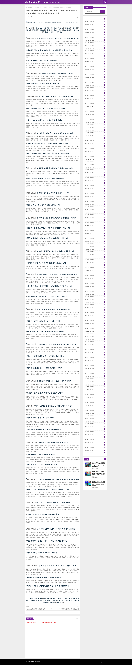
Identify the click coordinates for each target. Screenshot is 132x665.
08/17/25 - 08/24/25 (95, 156)
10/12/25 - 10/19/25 (95, 135)
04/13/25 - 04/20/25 (95, 204)
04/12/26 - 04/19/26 (95, 66)
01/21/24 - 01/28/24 (95, 373)
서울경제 (74, 28)
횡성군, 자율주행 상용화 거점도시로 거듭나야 (43, 205)
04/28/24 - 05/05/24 (95, 336)
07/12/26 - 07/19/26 (95, 32)
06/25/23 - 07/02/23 (95, 453)
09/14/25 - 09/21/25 (95, 146)
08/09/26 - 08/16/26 (95, 21)
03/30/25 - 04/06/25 (95, 209)
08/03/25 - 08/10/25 (95, 162)
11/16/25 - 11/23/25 (95, 122)
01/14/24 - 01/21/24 (95, 376)
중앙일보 (46, 32)
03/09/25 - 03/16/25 (95, 217)
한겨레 (61, 30)
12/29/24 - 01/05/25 (95, 244)
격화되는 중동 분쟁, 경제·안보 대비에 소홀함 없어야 (55, 251)
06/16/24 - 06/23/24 (95, 318)
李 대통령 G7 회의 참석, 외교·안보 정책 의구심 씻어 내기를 (58, 38)
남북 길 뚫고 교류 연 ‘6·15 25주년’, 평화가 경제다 (44, 368)
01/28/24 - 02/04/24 (95, 371)
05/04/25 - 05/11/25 (95, 196)
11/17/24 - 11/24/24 (95, 259)
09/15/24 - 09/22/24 (95, 283)
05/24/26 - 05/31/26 (95, 50)
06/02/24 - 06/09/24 (95, 323)
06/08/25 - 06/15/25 (95, 183)
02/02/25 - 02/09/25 (95, 230)
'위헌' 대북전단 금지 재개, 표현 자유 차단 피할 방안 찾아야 (48, 586)
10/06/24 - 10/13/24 (95, 275)
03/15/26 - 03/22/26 (95, 77)
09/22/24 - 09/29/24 (95, 281)
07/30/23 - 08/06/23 (95, 439)
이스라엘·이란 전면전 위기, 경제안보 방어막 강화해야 (46, 108)
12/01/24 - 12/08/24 (95, 254)
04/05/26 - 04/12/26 (95, 69)
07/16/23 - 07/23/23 (95, 445)
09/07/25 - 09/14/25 (95, 148)
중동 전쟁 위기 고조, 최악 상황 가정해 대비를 (43, 83)
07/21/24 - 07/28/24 (95, 304)
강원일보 (67, 28)
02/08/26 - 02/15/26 (95, 90)
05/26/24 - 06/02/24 (95, 326)
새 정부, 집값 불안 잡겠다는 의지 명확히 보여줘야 (54, 502)
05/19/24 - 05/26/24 (95, 328)
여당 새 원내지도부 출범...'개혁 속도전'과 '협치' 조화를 (56, 566)
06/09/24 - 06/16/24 (95, 320)
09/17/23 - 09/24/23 (95, 421)
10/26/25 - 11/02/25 (95, 130)
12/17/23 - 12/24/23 (95, 386)
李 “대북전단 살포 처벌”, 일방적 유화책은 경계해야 (45, 331)
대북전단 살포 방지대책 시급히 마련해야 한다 (43, 418)
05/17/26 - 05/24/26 (95, 53)
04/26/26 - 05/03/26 (95, 61)
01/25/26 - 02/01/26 (95, 95)
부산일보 (60, 28)
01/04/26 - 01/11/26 (95, 103)
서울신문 (46, 28)
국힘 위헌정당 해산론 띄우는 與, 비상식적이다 (43, 553)
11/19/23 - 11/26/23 (95, 397)
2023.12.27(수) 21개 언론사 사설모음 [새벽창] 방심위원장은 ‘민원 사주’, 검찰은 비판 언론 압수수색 (98, 483)
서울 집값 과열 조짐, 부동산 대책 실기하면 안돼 (54, 309)
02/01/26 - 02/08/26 (95, 93)
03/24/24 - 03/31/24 (95, 349)
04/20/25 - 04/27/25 (95, 201)
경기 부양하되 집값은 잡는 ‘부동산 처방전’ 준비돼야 (45, 120)
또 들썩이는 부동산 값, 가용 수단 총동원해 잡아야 (44, 393)
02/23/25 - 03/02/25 (95, 222)
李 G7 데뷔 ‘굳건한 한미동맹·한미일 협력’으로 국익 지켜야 (57, 218)
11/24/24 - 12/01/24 (95, 257)
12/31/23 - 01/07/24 (95, 381)
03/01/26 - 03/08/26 (95, 82)
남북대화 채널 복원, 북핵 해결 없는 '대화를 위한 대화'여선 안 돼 (50, 50)
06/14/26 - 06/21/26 (95, 42)
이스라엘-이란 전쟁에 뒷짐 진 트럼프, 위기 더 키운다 (54, 406)
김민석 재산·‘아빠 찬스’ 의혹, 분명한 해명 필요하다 (55, 133)
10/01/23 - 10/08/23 (95, 416)
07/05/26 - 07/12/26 (95, 35)
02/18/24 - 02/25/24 (95, 363)
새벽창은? (57, 2)
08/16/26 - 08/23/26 (95, 19)
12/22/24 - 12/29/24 (95, 246)
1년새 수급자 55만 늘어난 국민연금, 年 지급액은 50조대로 (48, 143)
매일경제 (52, 32)
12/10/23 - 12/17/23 (95, 389)
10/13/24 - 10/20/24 (95, 273)
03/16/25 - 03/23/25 (95, 214)
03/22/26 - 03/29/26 (95, 74)
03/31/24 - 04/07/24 (95, 347)
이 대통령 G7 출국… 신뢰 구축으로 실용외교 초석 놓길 (46, 263)
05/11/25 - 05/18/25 (95, 193)
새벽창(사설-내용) (32, 2)
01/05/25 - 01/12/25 (95, 241)
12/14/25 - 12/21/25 (95, 111)
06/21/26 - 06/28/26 (95, 40)
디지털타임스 (75, 30)
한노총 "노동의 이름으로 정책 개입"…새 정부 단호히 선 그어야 (49, 286)
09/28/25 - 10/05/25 (95, 140)
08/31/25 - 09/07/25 (95, 151)
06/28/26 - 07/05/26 (95, 37)
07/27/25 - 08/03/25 (95, 164)
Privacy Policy (101, 662)
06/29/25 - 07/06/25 (95, 175)
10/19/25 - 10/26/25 (95, 132)
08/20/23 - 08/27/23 (95, 431)
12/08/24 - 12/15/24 (95, 251)
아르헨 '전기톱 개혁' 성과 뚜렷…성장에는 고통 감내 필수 (57, 274)
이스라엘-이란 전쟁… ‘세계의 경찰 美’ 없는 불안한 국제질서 (48, 153)
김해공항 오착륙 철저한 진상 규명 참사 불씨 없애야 (55, 168)
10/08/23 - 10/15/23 (95, 413)
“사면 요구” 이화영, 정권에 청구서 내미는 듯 (52, 442)
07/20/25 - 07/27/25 (95, 167)
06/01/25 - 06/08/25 (95, 185)
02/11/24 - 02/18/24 (95, 365)
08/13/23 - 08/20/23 (95, 434)
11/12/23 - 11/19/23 (95, 400)
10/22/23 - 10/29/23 (95, 408)
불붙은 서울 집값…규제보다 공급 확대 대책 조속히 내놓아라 (48, 228)
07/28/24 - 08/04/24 (95, 302)
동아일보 (53, 28)
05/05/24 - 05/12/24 (95, 334)
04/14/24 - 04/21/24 (95, 341)
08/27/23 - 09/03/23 (95, 429)
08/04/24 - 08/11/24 (95, 299)
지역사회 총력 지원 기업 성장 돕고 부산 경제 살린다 (45, 178)
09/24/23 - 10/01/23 (95, 418)
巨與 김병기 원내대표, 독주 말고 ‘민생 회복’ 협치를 (55, 96)
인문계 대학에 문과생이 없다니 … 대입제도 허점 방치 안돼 (48, 541)
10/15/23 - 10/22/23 (95, 410)
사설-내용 (45, 2)
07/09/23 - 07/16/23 (95, 447)
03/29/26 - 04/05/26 (95, 72)
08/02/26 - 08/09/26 (95, 24)
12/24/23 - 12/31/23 (95, 384)
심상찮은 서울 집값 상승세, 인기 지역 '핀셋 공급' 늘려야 (47, 296)
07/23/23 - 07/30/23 (95, 442)
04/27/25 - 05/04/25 (95, 199)
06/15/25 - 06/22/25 (95, 180)
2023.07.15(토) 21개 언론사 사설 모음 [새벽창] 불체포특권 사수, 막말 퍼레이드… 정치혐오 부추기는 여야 (98, 464)
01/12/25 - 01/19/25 (95, 238)
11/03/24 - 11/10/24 (95, 265)
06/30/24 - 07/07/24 (95, 312)
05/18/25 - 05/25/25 (95, 191)
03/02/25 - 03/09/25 (95, 220)
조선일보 (67, 30)
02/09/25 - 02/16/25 (95, 228)
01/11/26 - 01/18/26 (95, 101)
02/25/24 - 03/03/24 (95, 360)
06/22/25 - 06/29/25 (95, 177)
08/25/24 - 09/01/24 (95, 291)
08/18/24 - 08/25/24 (95, 294)
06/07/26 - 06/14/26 (95, 45)
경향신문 (48, 30)
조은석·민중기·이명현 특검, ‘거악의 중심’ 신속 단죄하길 (56, 344)
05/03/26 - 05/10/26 (95, 58)
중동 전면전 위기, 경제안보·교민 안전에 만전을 (44, 321)
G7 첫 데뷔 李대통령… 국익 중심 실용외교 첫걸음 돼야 (59, 479)
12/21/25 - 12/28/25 (95, 109)
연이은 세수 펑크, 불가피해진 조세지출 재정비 (43, 60)
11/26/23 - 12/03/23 (95, 394)
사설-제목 (51, 2)
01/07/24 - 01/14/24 (95, 378)
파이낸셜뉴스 (38, 28)
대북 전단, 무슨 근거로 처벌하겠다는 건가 (42, 464)
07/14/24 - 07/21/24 (95, 307)
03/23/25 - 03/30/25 (95, 212)
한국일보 (59, 32)
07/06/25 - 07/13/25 (95, 172)
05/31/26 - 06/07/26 (95, 48)
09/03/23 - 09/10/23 (95, 426)
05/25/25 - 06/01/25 (95, 188)
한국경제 (34, 30)
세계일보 (41, 30)
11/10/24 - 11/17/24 (95, 262)
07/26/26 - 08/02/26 (95, 27)
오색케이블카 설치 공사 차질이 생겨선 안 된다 (53, 193)
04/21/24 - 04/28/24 (95, 339)
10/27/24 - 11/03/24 (95, 267)
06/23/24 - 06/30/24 (95, 315)
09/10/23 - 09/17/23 (95, 423)
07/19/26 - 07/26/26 (95, 29)
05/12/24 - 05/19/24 (95, 331)
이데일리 (54, 30)
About (90, 662)
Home (86, 662)
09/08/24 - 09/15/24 (95, 286)
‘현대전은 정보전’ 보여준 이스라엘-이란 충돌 (43, 514)
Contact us (95, 662)
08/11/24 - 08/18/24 (95, 296)
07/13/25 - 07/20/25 (95, 169)
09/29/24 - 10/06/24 (95, 278)
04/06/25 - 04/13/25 (95, 206)
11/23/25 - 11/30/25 (95, 119)
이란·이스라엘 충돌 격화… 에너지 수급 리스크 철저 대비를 (48, 489)
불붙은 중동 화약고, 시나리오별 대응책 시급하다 (54, 381)
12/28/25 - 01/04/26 (95, 106)
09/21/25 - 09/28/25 (95, 143)
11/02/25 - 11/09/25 (95, 127)
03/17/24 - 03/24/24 (95, 352)
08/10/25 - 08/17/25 (95, 159)
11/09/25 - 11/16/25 (95, 125)
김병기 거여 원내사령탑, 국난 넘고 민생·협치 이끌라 (45, 356)
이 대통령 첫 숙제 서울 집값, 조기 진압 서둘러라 (44, 577)
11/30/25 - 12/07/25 (95, 117)
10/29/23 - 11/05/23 (95, 405)
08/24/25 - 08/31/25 (95, 154)
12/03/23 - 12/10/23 (95, 392)
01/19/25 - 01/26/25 (95, 236)
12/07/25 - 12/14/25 (95, 114)
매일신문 (30, 28)
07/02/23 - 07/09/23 (95, 450)
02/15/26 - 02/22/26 (95, 87)
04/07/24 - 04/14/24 (95, 344)
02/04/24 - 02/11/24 (95, 368)
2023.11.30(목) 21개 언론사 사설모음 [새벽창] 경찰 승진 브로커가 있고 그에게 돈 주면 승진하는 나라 (98, 474)
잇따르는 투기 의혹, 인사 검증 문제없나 (41, 454)
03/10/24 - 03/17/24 (95, 355)
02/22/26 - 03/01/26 (95, 85)
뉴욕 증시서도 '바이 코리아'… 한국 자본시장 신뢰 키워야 (57, 529)
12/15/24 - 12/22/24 (95, 249)
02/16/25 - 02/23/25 (95, 225)
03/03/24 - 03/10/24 (95, 357)
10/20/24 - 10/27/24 (95, 270)
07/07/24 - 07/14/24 (95, 310)
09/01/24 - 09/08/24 (95, 289)
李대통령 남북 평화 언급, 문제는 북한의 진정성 (56, 73)
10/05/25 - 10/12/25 (95, 138)
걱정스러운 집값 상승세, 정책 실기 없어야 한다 (44, 429)
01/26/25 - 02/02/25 (95, 233)
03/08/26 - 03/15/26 (95, 80)
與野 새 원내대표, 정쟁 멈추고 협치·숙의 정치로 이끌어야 (47, 238)
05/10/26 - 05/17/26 (95, 56)
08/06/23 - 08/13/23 (95, 437)
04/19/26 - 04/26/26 (95, 64)
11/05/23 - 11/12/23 (95, 402)
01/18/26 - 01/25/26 (95, 98)
